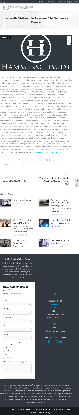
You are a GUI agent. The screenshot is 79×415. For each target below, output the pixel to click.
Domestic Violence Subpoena (50, 163)
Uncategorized (6, 37)
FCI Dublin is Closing (22, 200)
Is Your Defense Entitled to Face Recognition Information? (61, 223)
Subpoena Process (63, 163)
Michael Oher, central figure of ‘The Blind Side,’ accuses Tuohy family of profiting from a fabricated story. (23, 226)
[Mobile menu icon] (74, 7)
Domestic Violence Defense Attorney (32, 163)
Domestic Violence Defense (15, 163)
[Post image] (5, 202)
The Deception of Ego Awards (60, 241)
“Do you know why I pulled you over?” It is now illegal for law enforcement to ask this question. (61, 205)
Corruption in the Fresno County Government (20, 243)
